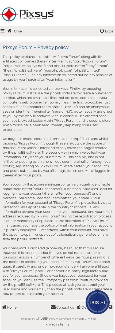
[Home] (57, 5)
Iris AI (97, 302)
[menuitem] (107, 31)
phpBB (41, 318)
